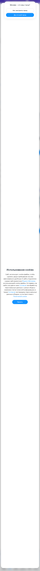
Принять (20, 302)
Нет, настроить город (20, 10)
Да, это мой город (20, 15)
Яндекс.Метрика (28, 281)
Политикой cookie (20, 296)
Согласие (23, 285)
